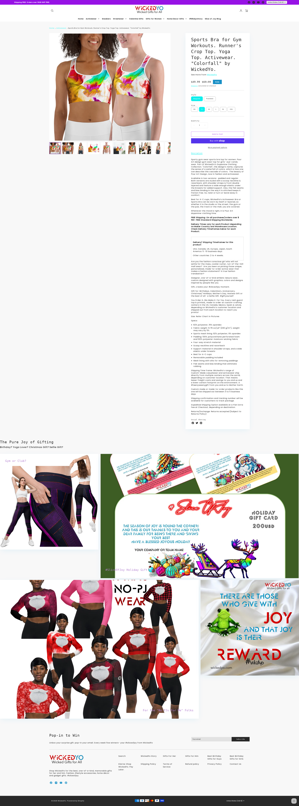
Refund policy (192, 764)
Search (122, 756)
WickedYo (212, 74)
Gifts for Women (154, 19)
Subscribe (240, 739)
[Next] (172, 87)
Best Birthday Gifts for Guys (214, 757)
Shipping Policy (148, 764)
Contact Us (235, 764)
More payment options (217, 147)
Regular (196, 99)
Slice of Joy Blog (213, 19)
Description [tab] (197, 153)
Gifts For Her (169, 756)
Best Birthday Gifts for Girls (236, 757)
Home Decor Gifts (175, 19)
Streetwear (118, 19)
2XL (231, 109)
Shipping (194, 86)
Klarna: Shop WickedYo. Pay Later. (125, 767)
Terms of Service (167, 765)
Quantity (195, 121)
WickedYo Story (149, 756)
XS (194, 109)
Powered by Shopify (75, 801)
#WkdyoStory (196, 19)
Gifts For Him (191, 756)
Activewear (91, 19)
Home (81, 19)
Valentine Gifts (136, 19)
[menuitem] (81, 18)
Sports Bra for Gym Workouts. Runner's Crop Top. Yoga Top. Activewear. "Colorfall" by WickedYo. (109, 28)
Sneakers (106, 19)
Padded (209, 99)
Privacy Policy (214, 764)
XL (223, 109)
